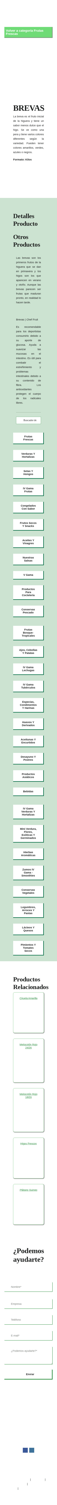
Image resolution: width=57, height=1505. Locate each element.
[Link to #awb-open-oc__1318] (51, 21)
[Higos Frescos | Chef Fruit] (28, 1152)
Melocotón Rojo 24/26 (28, 1046)
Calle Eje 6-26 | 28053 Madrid (28, 1472)
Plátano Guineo (28, 1190)
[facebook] (25, 1450)
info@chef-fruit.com (33, 1463)
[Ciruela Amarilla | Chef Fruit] (28, 1006)
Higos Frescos (28, 1143)
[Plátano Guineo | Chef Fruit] (28, 1198)
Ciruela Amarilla (28, 998)
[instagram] (31, 1450)
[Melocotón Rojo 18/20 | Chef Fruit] (28, 1106)
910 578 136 (30, 1459)
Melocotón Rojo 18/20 (28, 1096)
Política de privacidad (16, 1479)
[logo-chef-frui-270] (28, 1405)
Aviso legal (37, 1479)
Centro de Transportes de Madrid (28, 1468)
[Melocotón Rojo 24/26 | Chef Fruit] (28, 1056)
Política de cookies (15, 1484)
